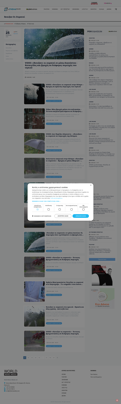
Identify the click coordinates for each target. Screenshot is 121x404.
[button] (60, 201)
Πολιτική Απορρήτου (56, 198)
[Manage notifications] (117, 400)
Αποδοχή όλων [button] (81, 216)
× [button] (90, 185)
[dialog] (60, 202)
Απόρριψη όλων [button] (63, 216)
